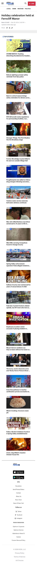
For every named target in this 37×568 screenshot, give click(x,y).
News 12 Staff (5, 22)
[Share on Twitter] (9, 28)
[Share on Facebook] (7, 28)
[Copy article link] (12, 28)
